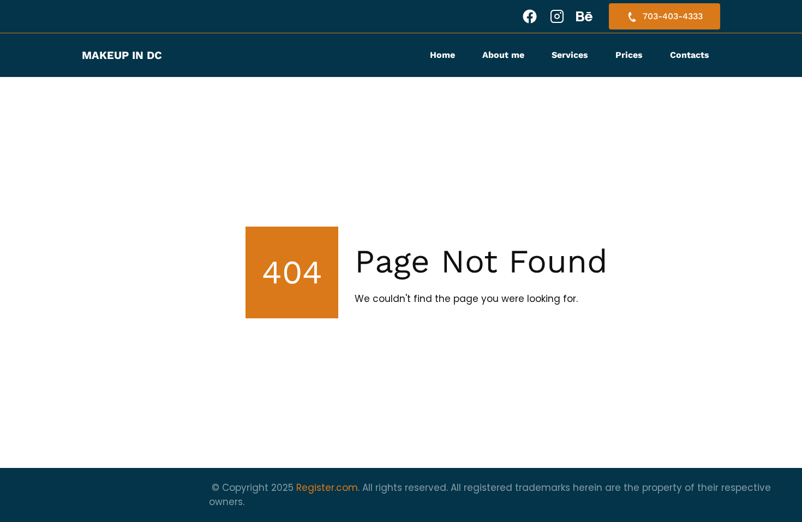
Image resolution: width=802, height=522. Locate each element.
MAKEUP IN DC (122, 55)
